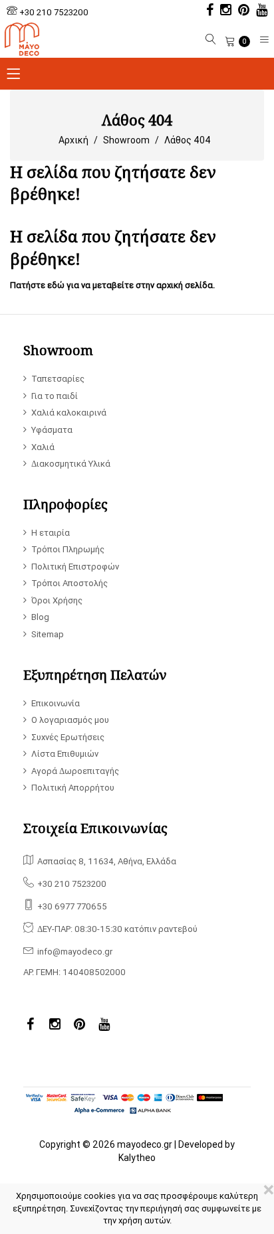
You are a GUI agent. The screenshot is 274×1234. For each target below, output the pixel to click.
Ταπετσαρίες (57, 379)
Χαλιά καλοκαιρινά (68, 413)
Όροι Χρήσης (56, 600)
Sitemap (47, 634)
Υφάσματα (51, 430)
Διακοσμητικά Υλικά (70, 464)
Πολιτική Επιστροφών (75, 567)
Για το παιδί (54, 396)
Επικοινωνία (55, 703)
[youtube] (258, 11)
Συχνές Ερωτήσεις (67, 737)
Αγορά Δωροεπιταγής (75, 771)
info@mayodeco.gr (74, 952)
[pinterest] (240, 11)
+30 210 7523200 (53, 12)
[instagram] (222, 11)
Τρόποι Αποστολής (69, 583)
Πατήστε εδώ (37, 285)
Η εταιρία (50, 533)
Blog (40, 617)
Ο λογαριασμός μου (70, 720)
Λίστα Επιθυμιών (64, 754)
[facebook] (206, 11)
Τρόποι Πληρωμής (67, 549)
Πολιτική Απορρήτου (72, 788)
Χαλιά (43, 447)
